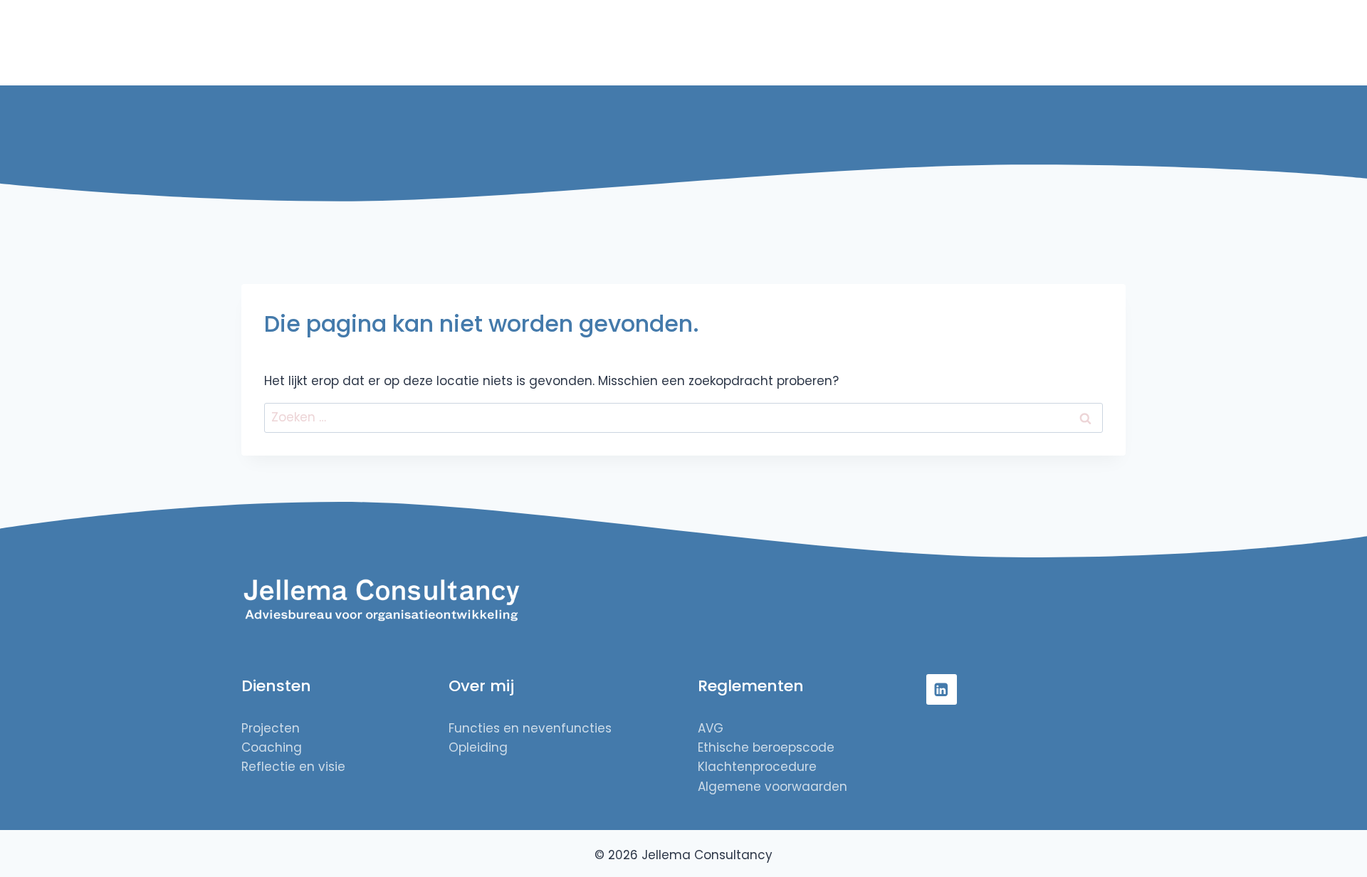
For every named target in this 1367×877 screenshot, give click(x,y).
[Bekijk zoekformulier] (1113, 43)
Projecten (727, 42)
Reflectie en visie (889, 42)
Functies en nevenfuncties (530, 728)
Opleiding (478, 747)
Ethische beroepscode (766, 747)
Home (671, 42)
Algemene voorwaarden (772, 786)
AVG (710, 728)
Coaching (271, 747)
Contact (1063, 42)
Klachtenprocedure (757, 766)
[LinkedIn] (941, 689)
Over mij (970, 42)
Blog (1017, 42)
